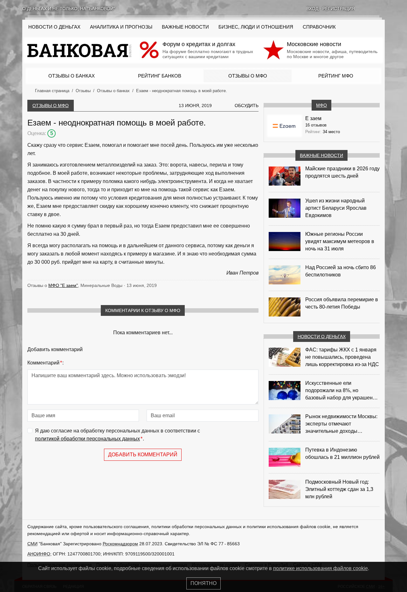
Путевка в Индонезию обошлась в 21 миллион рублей (342, 453)
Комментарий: (45, 362)
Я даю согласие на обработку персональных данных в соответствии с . (117, 435)
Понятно (203, 583)
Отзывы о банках (71, 75)
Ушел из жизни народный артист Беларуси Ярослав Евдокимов (336, 208)
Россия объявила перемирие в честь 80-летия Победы (341, 303)
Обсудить (247, 105)
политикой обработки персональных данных (87, 438)
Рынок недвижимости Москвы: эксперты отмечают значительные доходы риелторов (341, 424)
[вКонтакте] (365, 8)
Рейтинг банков (159, 75)
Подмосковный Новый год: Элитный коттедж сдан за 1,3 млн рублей (339, 489)
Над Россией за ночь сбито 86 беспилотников (340, 271)
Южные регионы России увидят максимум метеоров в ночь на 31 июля (339, 241)
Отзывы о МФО (247, 75)
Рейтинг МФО (335, 75)
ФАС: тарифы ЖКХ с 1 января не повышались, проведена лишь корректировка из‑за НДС (342, 357)
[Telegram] (382, 8)
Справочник (319, 27)
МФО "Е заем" (63, 285)
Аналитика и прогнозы (121, 27)
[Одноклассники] (373, 8)
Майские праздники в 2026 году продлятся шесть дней (342, 172)
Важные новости (185, 27)
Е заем (313, 118)
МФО (321, 105)
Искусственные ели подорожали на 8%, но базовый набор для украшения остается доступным (341, 390)
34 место (331, 131)
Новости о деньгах (322, 336)
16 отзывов (316, 125)
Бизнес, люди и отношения (255, 27)
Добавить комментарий (142, 454)
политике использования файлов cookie (320, 568)
